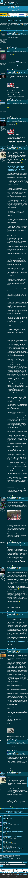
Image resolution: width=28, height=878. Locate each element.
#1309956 (9, 149)
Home (2, 4)
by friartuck (18, 847)
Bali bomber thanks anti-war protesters (12, 836)
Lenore (9, 823)
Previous (10, 20)
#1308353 (9, 34)
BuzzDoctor (10, 828)
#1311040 (9, 754)
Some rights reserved (21, 874)
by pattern (18, 851)
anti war (5, 822)
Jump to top (3, 808)
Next (19, 20)
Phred (21, 742)
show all (26, 30)
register (25, 24)
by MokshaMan (19, 824)
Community (7, 4)
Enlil (5, 857)
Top (27, 47)
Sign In (10, 7)
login (19, 24)
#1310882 (9, 617)
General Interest (9, 811)
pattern (22, 33)
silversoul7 (23, 102)
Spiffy (9, 833)
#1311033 (9, 743)
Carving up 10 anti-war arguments (11, 845)
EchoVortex (10, 850)
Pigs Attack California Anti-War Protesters (13, 840)
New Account (17, 7)
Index (15, 20)
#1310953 (9, 652)
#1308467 (9, 51)
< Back (20, 30)
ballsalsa (7, 857)
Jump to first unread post (5, 30)
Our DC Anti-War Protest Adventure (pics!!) (13, 831)
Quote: (10, 777)
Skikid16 (22, 50)
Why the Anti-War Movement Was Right (12, 848)
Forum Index (6, 9)
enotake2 (22, 543)
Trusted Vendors (22, 9)
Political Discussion (18, 811)
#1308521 (9, 103)
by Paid (18, 843)
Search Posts (14, 9)
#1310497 (9, 545)
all (11, 818)
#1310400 (9, 499)
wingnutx (9, 837)
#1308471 (9, 73)
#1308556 (9, 121)
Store (14, 10)
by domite (18, 838)
